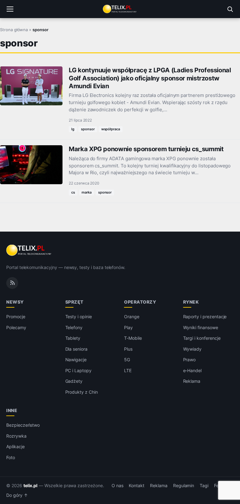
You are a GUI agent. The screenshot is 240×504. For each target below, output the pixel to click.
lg (72, 129)
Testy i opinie (78, 316)
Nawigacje (76, 359)
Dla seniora (76, 349)
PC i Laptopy (78, 370)
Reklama (192, 381)
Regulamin (183, 485)
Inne (11, 410)
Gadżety (74, 381)
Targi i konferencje (202, 338)
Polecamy (16, 327)
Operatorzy (140, 302)
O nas (117, 485)
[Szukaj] (230, 9)
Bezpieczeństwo (23, 425)
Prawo (189, 359)
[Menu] (10, 9)
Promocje (15, 316)
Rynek (191, 302)
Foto (10, 457)
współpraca (110, 129)
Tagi (204, 485)
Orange (131, 316)
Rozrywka (16, 436)
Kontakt (136, 485)
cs (73, 192)
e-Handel (192, 370)
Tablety (73, 338)
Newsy (15, 302)
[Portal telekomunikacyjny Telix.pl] (120, 9)
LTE (128, 370)
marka (87, 192)
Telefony (74, 327)
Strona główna (14, 29)
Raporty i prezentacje (205, 316)
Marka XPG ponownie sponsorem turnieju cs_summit (146, 149)
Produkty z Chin (81, 392)
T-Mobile (133, 338)
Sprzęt (74, 302)
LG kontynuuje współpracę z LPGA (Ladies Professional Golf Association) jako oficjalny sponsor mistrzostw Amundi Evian (150, 78)
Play (128, 327)
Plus (128, 349)
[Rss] (12, 283)
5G (127, 359)
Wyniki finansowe (200, 327)
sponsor (88, 129)
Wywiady (192, 349)
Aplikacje (15, 446)
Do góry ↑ (17, 495)
